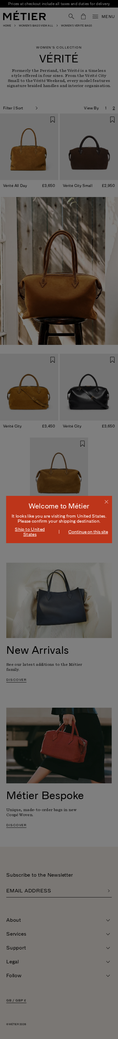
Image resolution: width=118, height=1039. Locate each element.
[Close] (106, 501)
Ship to (30, 532)
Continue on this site (88, 532)
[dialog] (59, 519)
